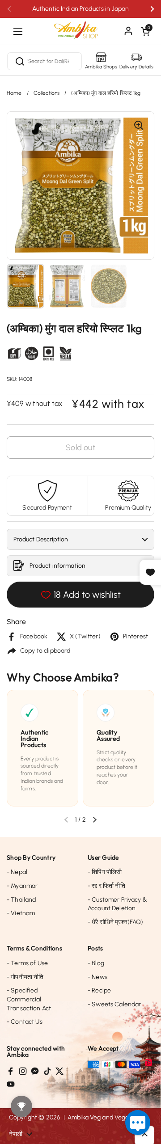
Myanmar (22, 886)
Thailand (21, 899)
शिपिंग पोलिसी (105, 872)
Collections (47, 93)
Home (14, 93)
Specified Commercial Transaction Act (29, 999)
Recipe (99, 990)
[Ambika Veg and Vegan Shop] (80, 27)
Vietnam (21, 913)
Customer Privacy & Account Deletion (117, 904)
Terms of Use (27, 963)
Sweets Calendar (114, 1004)
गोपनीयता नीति (25, 977)
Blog (96, 963)
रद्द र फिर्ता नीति (106, 886)
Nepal (17, 872)
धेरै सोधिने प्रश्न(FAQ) (116, 922)
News (97, 977)
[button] (145, 31)
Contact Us (24, 1022)
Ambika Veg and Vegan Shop (108, 1117)
